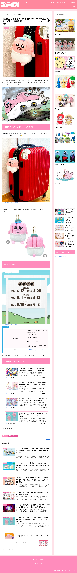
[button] (73, 15)
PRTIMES (7, 121)
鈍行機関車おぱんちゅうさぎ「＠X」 (12, 202)
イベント (6, 435)
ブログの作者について (60, 256)
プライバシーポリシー (38, 559)
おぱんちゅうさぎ (13, 435)
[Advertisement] (65, 197)
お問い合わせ (38, 563)
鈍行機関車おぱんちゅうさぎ (35, 350)
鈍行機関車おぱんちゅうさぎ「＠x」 (12, 324)
